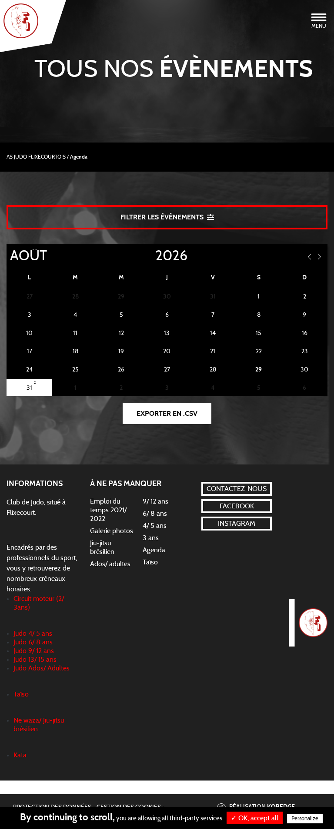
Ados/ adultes (110, 563)
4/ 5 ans (155, 525)
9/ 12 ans (155, 501)
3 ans (151, 537)
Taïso (150, 562)
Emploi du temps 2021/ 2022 (108, 510)
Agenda (154, 550)
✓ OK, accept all (254, 818)
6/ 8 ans (155, 513)
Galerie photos (111, 530)
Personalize (304, 819)
